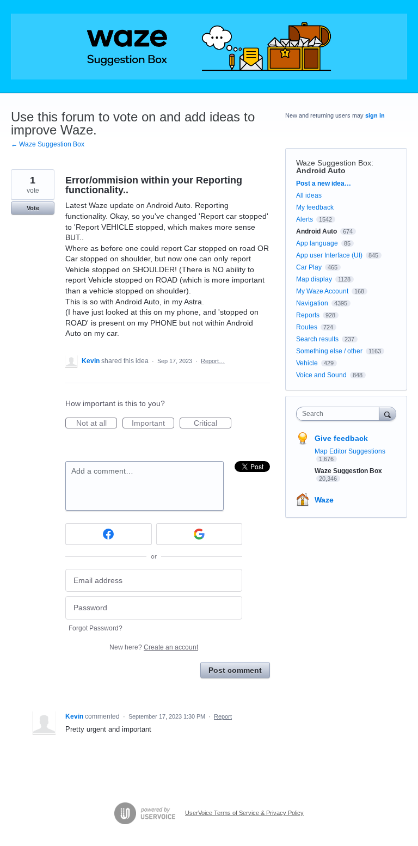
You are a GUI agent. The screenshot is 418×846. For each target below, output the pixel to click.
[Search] (387, 413)
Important (153, 423)
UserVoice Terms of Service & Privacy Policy (244, 813)
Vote (33, 208)
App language (317, 243)
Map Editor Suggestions (350, 451)
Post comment (235, 670)
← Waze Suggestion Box (47, 144)
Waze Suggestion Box (333, 162)
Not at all (96, 423)
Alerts (304, 219)
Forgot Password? (95, 628)
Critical (212, 423)
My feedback (315, 207)
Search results (317, 339)
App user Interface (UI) (329, 255)
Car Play (309, 267)
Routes (306, 327)
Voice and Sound (321, 375)
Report (223, 716)
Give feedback (341, 438)
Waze (324, 499)
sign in (375, 115)
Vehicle (307, 363)
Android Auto (321, 170)
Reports (307, 315)
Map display (314, 279)
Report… (213, 361)
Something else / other (329, 351)
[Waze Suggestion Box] (209, 46)
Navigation (312, 303)
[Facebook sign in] (108, 534)
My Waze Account (322, 291)
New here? (153, 647)
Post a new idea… (323, 183)
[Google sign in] (199, 534)
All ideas (309, 195)
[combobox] (340, 414)
